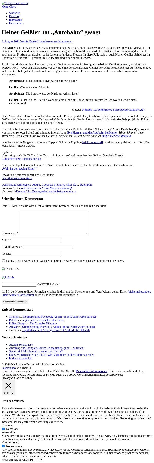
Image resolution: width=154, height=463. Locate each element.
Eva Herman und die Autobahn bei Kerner (92, 132)
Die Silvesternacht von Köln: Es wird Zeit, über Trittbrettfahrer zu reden (51, 354)
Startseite (14, 12)
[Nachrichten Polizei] (15, 3)
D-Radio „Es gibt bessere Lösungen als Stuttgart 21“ (113, 109)
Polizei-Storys (17, 323)
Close (12, 6)
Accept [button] (110, 374)
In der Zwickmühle (20, 358)
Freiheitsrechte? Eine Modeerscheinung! (46, 188)
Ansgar (13, 326)
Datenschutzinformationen (91, 371)
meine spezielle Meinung (116, 135)
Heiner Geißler (63, 184)
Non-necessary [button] (10, 442)
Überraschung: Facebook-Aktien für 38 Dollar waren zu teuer (59, 316)
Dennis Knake (28, 41)
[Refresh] (8, 277)
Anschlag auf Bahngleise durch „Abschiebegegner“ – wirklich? (46, 348)
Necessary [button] (8, 425)
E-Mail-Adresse (12, 246)
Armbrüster (23, 184)
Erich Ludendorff (92, 142)
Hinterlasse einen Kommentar (54, 41)
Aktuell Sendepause (21, 344)
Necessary (12, 429)
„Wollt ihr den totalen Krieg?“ (19, 168)
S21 (75, 184)
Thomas (14, 316)
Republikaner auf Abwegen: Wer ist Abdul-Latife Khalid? (56, 330)
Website (6, 253)
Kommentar (10, 233)
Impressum (15, 19)
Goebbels (47, 184)
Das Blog (14, 16)
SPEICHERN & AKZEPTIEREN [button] (22, 459)
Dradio (36, 184)
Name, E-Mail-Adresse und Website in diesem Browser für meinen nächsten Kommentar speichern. (65, 260)
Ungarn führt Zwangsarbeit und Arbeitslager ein (46, 191)
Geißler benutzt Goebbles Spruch (21, 158)
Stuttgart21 (85, 184)
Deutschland (9, 184)
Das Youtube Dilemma (43, 323)
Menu (5, 6)
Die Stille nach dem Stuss (17, 178)
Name (6, 239)
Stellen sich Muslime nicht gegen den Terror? (36, 351)
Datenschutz (16, 23)
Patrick (13, 320)
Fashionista (8, 367)
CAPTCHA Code (47, 284)
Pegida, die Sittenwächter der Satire (43, 320)
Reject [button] (119, 374)
